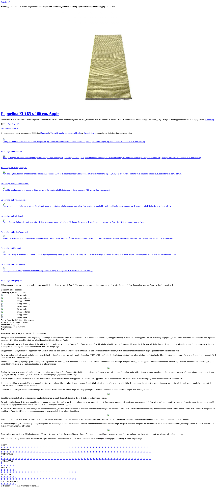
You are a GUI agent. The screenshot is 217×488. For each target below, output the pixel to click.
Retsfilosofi (5, 2)
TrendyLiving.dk (57, 133)
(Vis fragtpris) (13, 124)
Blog (14, 486)
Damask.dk (44, 133)
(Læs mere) (209, 120)
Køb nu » (14, 128)
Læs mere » (5, 128)
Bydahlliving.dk (90, 133)
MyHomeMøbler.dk (73, 133)
